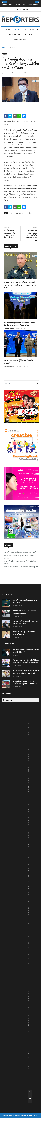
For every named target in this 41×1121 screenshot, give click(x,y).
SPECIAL (27, 37)
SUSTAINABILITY (20, 42)
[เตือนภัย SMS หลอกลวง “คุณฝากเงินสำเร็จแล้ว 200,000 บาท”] (6, 655)
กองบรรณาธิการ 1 (8, 75)
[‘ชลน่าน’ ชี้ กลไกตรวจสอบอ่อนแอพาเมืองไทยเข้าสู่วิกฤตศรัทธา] (6, 626)
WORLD (12, 37)
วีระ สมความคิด (19, 215)
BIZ (25, 31)
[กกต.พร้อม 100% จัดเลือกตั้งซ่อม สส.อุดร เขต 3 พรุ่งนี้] (6, 605)
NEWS (32, 31)
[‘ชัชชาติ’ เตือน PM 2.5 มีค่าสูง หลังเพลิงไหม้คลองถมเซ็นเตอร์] (6, 616)
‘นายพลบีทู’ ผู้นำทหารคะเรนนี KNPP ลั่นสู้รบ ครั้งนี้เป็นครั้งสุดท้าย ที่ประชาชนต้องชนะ (25, 686)
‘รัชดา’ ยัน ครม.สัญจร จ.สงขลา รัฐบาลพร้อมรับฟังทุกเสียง (21, 569)
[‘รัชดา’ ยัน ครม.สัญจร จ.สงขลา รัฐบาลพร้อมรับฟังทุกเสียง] (6, 637)
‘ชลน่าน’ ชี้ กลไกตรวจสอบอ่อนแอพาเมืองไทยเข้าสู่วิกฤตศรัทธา (20, 564)
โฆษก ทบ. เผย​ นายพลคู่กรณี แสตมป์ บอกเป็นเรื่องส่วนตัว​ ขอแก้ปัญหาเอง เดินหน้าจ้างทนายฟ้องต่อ (20, 287)
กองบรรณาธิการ (9, 293)
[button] (36, 2)
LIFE (19, 37)
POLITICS (17, 31)
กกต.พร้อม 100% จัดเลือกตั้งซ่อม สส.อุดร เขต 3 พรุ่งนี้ (20, 554)
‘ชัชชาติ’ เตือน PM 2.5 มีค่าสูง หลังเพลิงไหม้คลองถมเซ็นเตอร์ (19, 559)
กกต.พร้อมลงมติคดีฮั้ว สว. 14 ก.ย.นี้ (14, 572)
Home (8, 31)
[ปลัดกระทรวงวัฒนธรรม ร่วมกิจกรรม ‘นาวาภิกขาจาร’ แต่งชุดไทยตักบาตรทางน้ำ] (6, 676)
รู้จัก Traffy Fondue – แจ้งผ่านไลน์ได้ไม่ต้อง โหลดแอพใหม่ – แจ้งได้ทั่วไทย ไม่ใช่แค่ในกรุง (26, 665)
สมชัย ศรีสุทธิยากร (30, 215)
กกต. (11, 215)
